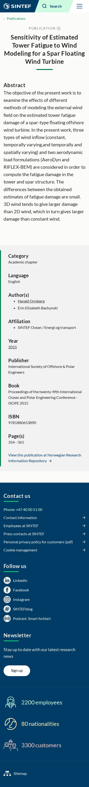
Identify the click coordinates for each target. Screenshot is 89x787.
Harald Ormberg (31, 301)
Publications (16, 18)
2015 (12, 347)
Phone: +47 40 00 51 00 (23, 509)
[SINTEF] (17, 6)
